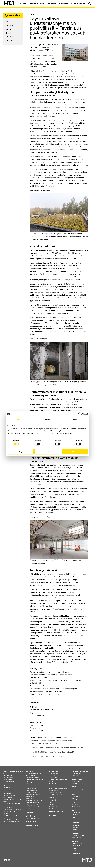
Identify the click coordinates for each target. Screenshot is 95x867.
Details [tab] (47, 419)
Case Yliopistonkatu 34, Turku (58, 788)
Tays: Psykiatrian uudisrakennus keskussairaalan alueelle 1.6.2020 (57, 748)
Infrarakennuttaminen (32, 777)
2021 (8, 40)
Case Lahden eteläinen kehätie (58, 780)
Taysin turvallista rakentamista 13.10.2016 (46, 756)
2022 (8, 37)
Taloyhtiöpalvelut (31, 798)
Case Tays (52, 775)
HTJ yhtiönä (52, 800)
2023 (8, 33)
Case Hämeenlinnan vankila (57, 786)
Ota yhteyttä (52, 4)
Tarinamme (52, 804)
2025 (8, 26)
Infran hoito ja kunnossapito (34, 780)
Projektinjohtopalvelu (32, 792)
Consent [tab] (19, 419)
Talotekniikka (30, 796)
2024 (8, 29)
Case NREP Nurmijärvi (55, 794)
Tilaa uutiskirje (32, 825)
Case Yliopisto (53, 777)
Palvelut (23, 4)
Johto (50, 802)
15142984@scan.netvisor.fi (11, 821)
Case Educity (53, 784)
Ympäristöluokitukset (32, 807)
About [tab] (75, 419)
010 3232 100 (10, 782)
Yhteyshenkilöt (32, 822)
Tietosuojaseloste (56, 812)
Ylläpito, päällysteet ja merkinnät (35, 805)
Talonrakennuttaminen (33, 794)
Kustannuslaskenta (31, 790)
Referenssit (34, 4)
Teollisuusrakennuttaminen (34, 800)
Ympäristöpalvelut (31, 809)
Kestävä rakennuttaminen (33, 786)
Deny (20, 452)
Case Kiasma (53, 782)
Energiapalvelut (30, 775)
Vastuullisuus (53, 806)
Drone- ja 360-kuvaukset (33, 773)
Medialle (51, 808)
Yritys (42, 4)
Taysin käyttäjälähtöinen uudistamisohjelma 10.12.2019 (52, 752)
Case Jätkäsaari (53, 773)
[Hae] (89, 3)
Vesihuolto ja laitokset (32, 803)
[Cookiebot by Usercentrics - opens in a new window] (80, 413)
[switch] (37, 444)
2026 (8, 22)
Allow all (74, 452)
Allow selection (48, 452)
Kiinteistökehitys (31, 788)
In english (82, 4)
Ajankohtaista (64, 4)
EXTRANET (52, 815)
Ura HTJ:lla (74, 4)
